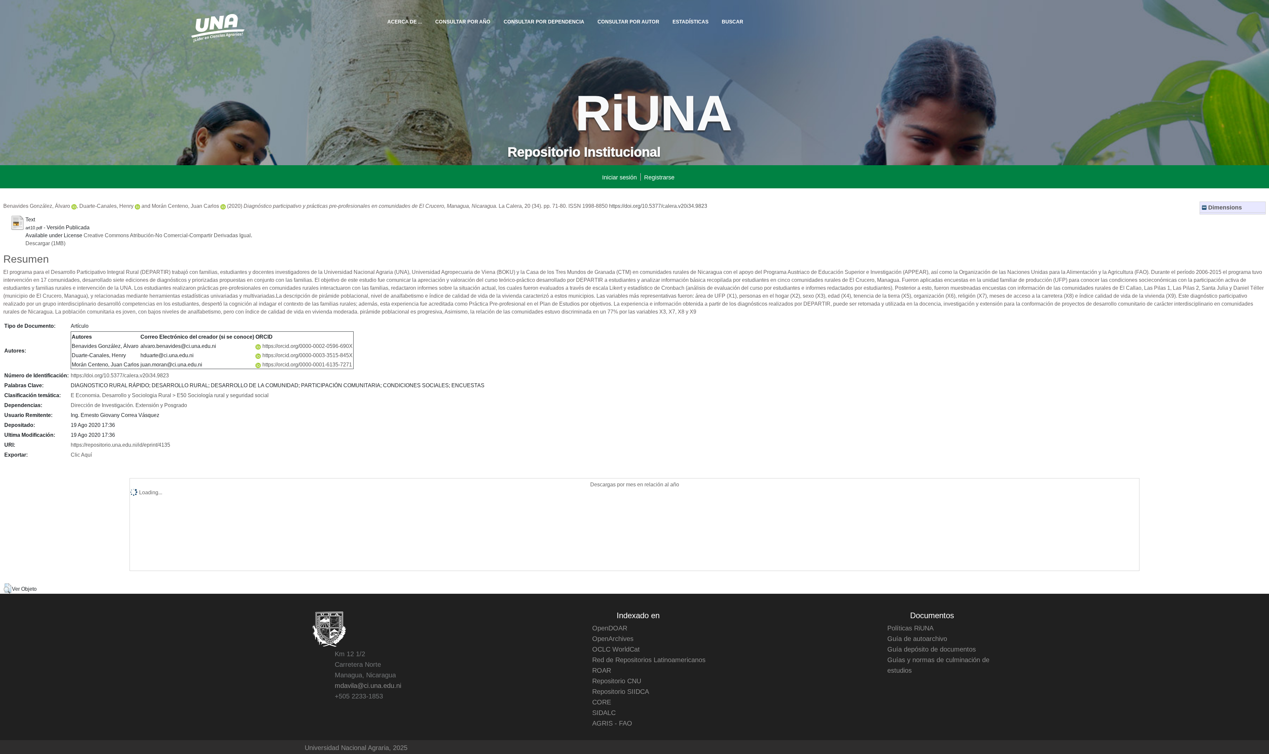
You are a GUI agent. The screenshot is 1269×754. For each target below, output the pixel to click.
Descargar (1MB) (45, 242)
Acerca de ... (404, 21)
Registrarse (659, 177)
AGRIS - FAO (612, 723)
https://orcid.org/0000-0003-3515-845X (307, 354)
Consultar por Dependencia (544, 21)
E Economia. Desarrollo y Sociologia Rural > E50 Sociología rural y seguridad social (170, 394)
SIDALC (604, 712)
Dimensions (1224, 207)
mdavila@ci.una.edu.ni (368, 685)
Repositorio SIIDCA (620, 691)
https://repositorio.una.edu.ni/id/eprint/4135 (120, 444)
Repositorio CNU (616, 681)
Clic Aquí (81, 454)
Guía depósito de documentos (931, 649)
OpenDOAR (609, 628)
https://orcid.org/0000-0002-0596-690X (307, 345)
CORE (601, 702)
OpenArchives (613, 638)
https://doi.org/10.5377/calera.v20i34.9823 (658, 205)
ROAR (601, 670)
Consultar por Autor (628, 21)
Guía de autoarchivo (917, 638)
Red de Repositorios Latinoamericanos (649, 659)
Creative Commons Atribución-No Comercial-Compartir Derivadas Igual (167, 235)
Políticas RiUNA (910, 628)
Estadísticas (691, 21)
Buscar (732, 21)
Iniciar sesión (619, 177)
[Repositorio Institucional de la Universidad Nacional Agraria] (217, 27)
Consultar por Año (462, 21)
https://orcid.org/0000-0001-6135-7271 (307, 364)
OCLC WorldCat (616, 649)
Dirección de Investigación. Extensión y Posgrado (129, 404)
